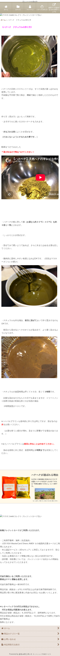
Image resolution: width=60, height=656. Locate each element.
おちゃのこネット (25, 654)
